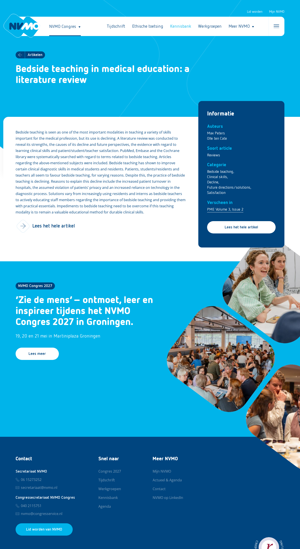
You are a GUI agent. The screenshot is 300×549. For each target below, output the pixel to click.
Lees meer (37, 354)
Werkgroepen (210, 26)
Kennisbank (180, 26)
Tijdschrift (116, 26)
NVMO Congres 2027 (35, 286)
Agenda (104, 506)
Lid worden (254, 12)
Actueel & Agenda (167, 480)
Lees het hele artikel (241, 227)
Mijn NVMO (276, 12)
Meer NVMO (239, 26)
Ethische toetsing (147, 26)
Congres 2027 (109, 471)
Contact (159, 489)
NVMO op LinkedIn (168, 498)
